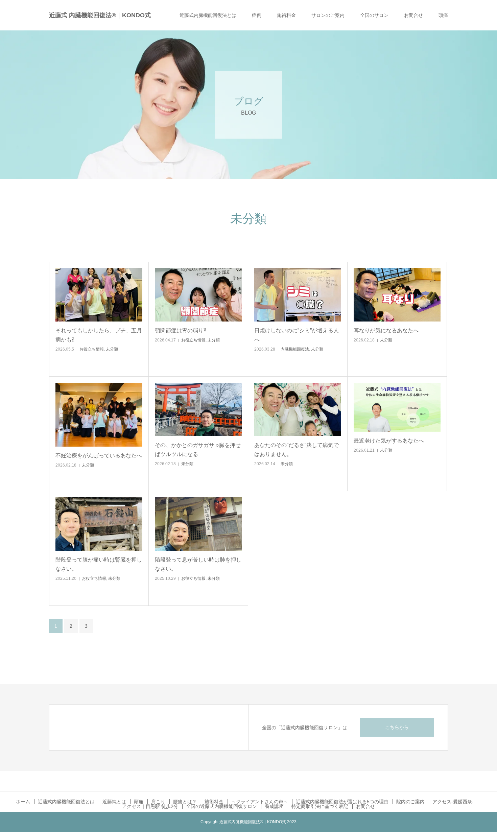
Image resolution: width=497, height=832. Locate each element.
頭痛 (443, 15)
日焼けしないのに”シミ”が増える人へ (296, 335)
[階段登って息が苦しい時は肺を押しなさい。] (198, 524)
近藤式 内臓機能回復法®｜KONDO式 (100, 15)
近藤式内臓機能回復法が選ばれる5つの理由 (342, 801)
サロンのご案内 (328, 15)
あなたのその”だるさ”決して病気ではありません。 (296, 449)
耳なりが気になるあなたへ (386, 330)
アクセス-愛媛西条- (453, 801)
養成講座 (274, 806)
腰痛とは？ (185, 801)
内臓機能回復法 (295, 349)
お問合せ (413, 15)
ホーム (23, 801)
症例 (256, 15)
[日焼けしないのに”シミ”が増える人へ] (297, 295)
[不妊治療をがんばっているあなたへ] (98, 415)
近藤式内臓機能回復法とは (208, 15)
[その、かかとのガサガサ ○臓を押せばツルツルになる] (198, 409)
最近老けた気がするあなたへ (389, 441)
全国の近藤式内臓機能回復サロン (221, 806)
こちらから (397, 727)
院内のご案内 (410, 801)
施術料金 (286, 15)
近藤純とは (114, 801)
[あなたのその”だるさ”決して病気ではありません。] (297, 409)
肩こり (158, 801)
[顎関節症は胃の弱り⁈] (198, 295)
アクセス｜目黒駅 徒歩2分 (150, 806)
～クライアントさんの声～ (259, 801)
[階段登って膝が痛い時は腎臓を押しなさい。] (98, 524)
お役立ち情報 (91, 349)
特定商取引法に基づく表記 (319, 806)
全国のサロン (374, 15)
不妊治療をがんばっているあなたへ (98, 455)
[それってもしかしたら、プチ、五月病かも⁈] (98, 295)
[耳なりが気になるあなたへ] (397, 295)
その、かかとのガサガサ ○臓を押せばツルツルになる (198, 449)
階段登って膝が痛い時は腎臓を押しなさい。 (98, 564)
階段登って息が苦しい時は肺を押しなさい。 (198, 564)
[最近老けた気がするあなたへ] (397, 407)
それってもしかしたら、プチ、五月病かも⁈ (98, 335)
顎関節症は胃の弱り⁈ (180, 330)
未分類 (112, 349)
